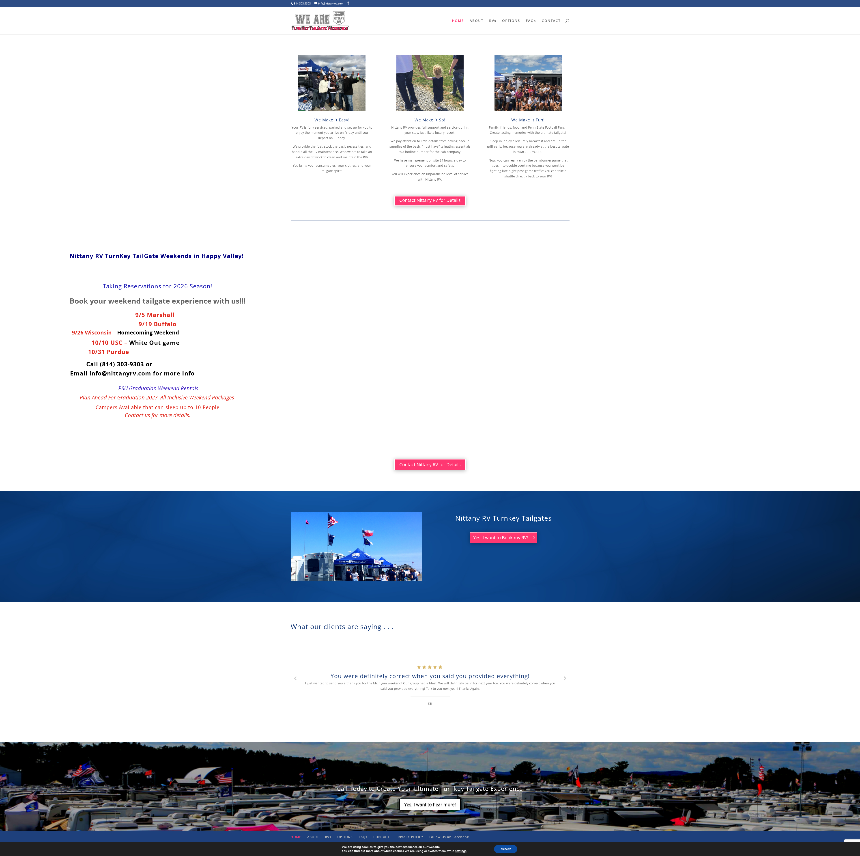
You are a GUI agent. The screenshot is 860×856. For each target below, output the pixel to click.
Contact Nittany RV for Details (430, 200)
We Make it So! (430, 120)
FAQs (531, 21)
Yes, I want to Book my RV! (500, 538)
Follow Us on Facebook (449, 837)
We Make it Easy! (332, 120)
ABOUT (476, 21)
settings (461, 851)
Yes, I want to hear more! (430, 804)
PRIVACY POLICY (409, 837)
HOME (458, 21)
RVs (492, 21)
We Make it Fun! (528, 120)
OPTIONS (511, 21)
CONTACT (551, 21)
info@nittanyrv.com (120, 373)
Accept (506, 849)
